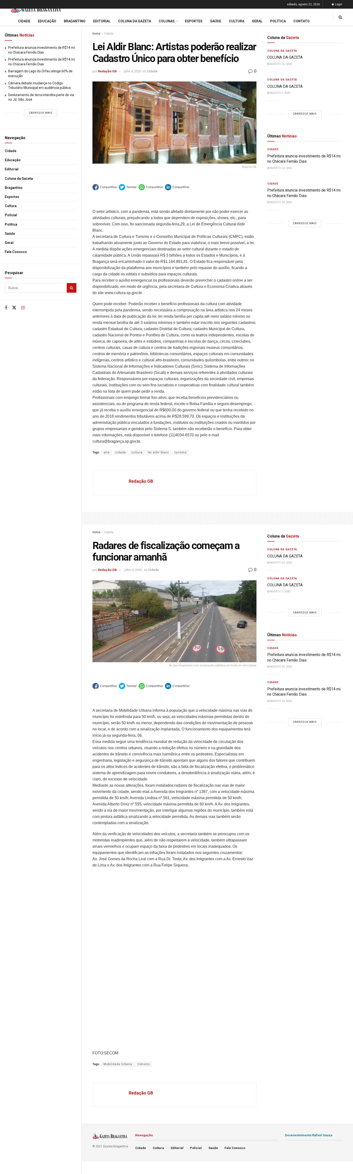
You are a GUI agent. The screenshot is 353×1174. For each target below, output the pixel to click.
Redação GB (107, 71)
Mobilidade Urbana (117, 1064)
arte (106, 452)
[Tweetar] (128, 187)
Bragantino (14, 188)
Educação (13, 160)
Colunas (167, 21)
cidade (120, 452)
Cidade (10, 151)
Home (96, 33)
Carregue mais (41, 112)
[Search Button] (71, 288)
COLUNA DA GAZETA (285, 57)
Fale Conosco (16, 252)
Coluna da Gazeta (19, 178)
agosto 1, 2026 (279, 92)
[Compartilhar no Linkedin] (177, 187)
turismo (181, 452)
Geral (9, 243)
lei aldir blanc (158, 452)
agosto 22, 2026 (280, 64)
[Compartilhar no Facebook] (104, 187)
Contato (301, 21)
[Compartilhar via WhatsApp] (151, 187)
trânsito (144, 1064)
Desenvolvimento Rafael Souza (308, 1135)
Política (11, 224)
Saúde (10, 233)
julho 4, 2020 (132, 71)
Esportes (12, 197)
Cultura (11, 206)
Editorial (11, 169)
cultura (136, 452)
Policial (11, 215)
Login (338, 4)
